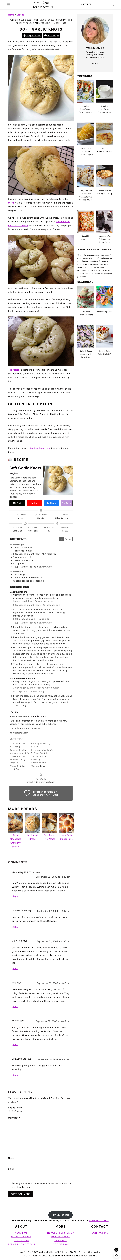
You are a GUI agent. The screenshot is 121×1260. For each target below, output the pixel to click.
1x (61, 539)
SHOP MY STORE (60, 1236)
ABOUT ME (21, 1232)
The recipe (13, 370)
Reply (15, 896)
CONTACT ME (100, 1232)
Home (11, 14)
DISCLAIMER (21, 1240)
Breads (20, 14)
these (11, 203)
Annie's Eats (39, 716)
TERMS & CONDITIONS (21, 1244)
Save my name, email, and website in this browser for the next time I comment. (41, 1185)
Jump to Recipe (33, 35)
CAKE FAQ (60, 1240)
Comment (14, 1118)
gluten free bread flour (38, 448)
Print (18, 503)
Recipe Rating (15, 1107)
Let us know (39, 795)
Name (11, 1158)
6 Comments (60, 23)
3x (70, 539)
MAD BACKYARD (99, 1220)
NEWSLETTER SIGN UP (60, 1232)
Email (11, 1169)
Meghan (13, 473)
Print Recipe (53, 35)
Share (53, 503)
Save (68, 503)
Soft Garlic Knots (25, 468)
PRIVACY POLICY (21, 1236)
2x (66, 539)
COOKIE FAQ (60, 1244)
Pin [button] (35, 503)
